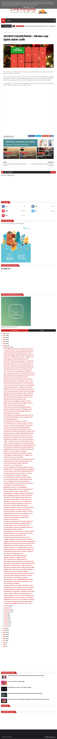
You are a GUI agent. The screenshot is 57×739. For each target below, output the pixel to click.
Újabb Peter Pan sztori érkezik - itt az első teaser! (18, 501)
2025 (4, 335)
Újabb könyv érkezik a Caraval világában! (15, 487)
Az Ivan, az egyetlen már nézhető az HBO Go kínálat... (19, 467)
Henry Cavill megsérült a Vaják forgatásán (16, 463)
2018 (4, 630)
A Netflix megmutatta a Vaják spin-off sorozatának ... (19, 393)
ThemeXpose (9, 737)
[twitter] (49, 737)
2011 (4, 644)
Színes (13, 32)
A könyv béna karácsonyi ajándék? (13, 457)
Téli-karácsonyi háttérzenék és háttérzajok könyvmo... (19, 459)
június (6, 616)
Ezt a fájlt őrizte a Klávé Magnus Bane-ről (15, 555)
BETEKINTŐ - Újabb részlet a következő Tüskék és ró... (19, 365)
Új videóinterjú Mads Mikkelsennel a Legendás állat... (18, 417)
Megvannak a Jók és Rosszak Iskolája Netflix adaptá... (19, 389)
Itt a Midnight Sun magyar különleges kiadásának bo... (19, 493)
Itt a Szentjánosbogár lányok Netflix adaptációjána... (19, 601)
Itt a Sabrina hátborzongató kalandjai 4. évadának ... (19, 589)
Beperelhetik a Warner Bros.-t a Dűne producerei (18, 565)
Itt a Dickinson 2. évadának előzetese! (14, 485)
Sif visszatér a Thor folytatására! (13, 465)
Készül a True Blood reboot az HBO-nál (15, 535)
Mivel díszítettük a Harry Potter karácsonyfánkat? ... (19, 379)
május (6, 618)
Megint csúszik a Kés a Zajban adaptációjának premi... (19, 433)
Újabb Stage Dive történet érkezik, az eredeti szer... (18, 545)
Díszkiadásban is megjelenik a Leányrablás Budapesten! (20, 445)
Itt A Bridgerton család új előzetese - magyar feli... (18, 455)
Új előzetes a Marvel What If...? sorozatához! (16, 515)
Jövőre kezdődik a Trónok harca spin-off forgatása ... (19, 597)
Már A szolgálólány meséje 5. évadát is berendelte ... (18, 495)
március (6, 622)
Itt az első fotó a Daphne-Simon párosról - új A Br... (18, 603)
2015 (4, 636)
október (6, 608)
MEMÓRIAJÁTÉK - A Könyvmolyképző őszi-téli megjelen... (19, 469)
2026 (4, 333)
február (6, 624)
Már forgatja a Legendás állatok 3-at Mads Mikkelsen (19, 561)
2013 (4, 640)
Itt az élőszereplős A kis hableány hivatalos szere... (18, 503)
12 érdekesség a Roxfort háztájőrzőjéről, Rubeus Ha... (18, 579)
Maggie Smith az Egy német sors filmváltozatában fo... (19, 569)
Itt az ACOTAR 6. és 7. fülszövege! (16, 681)
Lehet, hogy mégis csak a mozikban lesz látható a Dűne (19, 391)
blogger (53, 172)
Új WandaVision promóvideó (12, 413)
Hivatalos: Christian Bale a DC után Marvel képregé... (18, 521)
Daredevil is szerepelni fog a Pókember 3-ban (17, 537)
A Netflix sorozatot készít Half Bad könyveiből (16, 427)
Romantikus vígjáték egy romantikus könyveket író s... (19, 355)
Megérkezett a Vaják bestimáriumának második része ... (20, 431)
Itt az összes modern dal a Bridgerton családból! (17, 371)
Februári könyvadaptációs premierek (44, 155)
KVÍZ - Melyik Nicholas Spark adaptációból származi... (19, 349)
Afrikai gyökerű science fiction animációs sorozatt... (18, 513)
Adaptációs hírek (13, 26)
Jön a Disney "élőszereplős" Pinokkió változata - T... (18, 499)
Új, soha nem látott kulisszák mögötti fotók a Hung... (18, 425)
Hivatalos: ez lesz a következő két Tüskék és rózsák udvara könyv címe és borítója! (28, 699)
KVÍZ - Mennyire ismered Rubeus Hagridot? (16, 577)
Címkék (42, 330)
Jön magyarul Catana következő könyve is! (16, 359)
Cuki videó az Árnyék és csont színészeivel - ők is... (18, 429)
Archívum (14, 330)
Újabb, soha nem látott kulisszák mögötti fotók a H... (18, 403)
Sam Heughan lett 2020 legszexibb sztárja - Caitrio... (18, 581)
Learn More (26, 7)
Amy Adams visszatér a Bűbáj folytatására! (16, 505)
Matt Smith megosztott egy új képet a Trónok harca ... (19, 361)
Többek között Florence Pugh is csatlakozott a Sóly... (19, 585)
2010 (4, 646)
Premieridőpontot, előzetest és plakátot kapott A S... (19, 527)
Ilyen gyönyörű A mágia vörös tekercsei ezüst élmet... (19, 437)
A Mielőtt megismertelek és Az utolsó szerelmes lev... (19, 539)
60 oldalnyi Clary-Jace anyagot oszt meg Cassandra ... (19, 587)
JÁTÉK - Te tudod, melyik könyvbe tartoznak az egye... (19, 443)
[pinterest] (51, 737)
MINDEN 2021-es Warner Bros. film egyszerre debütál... (19, 599)
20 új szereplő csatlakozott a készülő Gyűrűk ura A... (18, 593)
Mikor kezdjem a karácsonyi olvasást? (14, 405)
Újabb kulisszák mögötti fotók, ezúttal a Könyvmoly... (19, 439)
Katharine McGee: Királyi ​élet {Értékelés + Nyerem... (18, 575)
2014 (4, 638)
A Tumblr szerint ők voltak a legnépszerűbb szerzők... (19, 351)
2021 (4, 343)
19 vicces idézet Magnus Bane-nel (13, 553)
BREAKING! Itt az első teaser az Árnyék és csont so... (18, 435)
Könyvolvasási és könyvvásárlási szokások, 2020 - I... (18, 353)
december (7, 347)
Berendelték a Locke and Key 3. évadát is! (15, 421)
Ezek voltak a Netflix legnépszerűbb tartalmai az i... (18, 497)
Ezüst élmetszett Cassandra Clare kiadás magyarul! (18, 447)
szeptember (7, 610)
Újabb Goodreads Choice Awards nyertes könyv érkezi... (19, 543)
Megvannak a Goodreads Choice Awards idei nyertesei (19, 563)
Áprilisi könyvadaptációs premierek (10, 155)
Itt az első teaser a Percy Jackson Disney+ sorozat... (18, 533)
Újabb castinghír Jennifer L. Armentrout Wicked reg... (19, 595)
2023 (4, 339)
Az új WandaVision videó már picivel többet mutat (18, 369)
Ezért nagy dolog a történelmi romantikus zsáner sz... (19, 363)
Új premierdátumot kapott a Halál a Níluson (16, 491)
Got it (32, 7)
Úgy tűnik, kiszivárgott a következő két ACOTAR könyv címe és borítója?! (26, 675)
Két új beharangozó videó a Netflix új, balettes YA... (18, 461)
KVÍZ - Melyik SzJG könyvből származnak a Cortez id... (19, 415)
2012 (4, 642)
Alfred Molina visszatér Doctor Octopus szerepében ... (19, 551)
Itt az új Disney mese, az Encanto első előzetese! (17, 509)
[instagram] (47, 737)
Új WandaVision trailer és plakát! (13, 529)
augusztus (7, 612)
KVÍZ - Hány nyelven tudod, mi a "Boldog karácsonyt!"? (19, 373)
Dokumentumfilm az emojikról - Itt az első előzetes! (18, 383)
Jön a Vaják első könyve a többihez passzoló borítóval (19, 573)
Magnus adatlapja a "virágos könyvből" (15, 557)
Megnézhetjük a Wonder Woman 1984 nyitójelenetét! (19, 449)
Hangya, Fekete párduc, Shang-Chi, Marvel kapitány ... (19, 507)
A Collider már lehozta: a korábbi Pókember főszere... (19, 547)
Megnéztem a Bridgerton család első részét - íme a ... (19, 381)
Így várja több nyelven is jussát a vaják (15, 399)
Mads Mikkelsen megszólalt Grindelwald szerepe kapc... (19, 591)
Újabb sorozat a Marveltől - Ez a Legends (15, 451)
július (5, 614)
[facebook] (45, 737)
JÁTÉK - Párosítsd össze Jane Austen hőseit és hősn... (19, 441)
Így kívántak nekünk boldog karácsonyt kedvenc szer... (19, 375)
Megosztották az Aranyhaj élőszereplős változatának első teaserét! (25, 693)
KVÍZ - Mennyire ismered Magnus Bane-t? (15, 559)
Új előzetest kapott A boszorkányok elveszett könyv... (19, 483)
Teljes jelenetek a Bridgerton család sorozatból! (17, 401)
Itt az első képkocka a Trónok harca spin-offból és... (18, 423)
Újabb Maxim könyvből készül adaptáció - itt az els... (18, 453)
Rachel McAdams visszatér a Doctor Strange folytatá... (19, 531)
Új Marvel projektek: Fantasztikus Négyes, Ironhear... (19, 511)
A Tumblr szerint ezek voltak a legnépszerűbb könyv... (19, 471)
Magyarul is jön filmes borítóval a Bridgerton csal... (18, 409)
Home (4, 32)
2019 (4, 628)
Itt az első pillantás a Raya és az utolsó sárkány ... (17, 523)
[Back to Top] (55, 737)
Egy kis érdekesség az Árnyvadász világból (16, 571)
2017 (4, 632)
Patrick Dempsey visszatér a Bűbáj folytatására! (17, 407)
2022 (4, 341)
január (6, 626)
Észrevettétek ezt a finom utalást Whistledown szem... (19, 367)
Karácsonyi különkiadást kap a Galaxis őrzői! (16, 517)
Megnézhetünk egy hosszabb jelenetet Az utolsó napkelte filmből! (34, 26)
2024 (4, 337)
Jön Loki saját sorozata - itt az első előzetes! (16, 525)
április (6, 620)
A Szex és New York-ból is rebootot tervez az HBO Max (19, 385)
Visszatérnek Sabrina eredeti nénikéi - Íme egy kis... (18, 473)
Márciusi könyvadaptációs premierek (28, 155)
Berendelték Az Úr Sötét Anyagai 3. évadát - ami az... (18, 397)
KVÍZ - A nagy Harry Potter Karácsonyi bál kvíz (17, 481)
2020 (4, 345)
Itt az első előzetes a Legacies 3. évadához (16, 475)
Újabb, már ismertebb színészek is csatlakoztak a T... (19, 489)
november (7, 606)
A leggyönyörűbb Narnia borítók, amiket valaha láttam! (19, 541)
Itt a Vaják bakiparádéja (10, 419)
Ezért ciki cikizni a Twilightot (12, 583)
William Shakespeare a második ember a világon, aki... (19, 549)
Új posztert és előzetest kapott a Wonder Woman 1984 (19, 567)
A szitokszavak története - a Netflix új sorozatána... (18, 387)
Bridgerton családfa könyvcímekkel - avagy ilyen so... (19, 357)
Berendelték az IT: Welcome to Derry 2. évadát (19, 687)
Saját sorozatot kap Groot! (11, 519)
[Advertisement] (28, 281)
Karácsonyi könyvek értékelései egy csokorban (17, 411)
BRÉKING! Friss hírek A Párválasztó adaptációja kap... (18, 395)
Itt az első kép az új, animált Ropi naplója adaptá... (18, 477)
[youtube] (53, 737)
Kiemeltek (9, 32)
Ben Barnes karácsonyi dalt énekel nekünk (16, 377)
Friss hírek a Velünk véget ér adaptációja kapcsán (18, 479)
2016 (4, 634)
